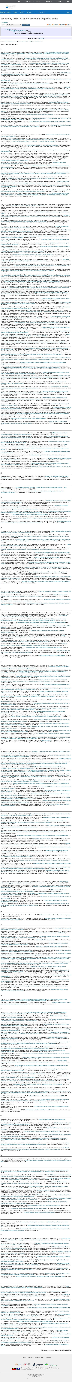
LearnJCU (49, 1)
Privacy (36, 1378)
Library (38, 1)
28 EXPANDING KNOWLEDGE (17, 30)
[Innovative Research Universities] (27, 1364)
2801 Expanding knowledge (20, 32)
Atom (50, 24)
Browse (29, 12)
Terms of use (30, 1378)
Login (68, 12)
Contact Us (42, 12)
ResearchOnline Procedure (36, 1357)
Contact (59, 1)
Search (22, 12)
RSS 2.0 (62, 24)
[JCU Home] (10, 6)
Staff (19, 1)
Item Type (41, 38)
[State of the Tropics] (51, 1364)
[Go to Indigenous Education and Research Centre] (14, 1368)
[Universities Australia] (38, 1364)
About (15, 12)
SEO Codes (8, 29)
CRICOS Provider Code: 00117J (36, 1375)
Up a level (5, 22)
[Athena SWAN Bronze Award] (18, 1364)
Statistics (48, 1357)
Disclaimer (42, 1378)
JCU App (28, 1)
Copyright (24, 1357)
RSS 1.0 (56, 24)
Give (68, 1)
